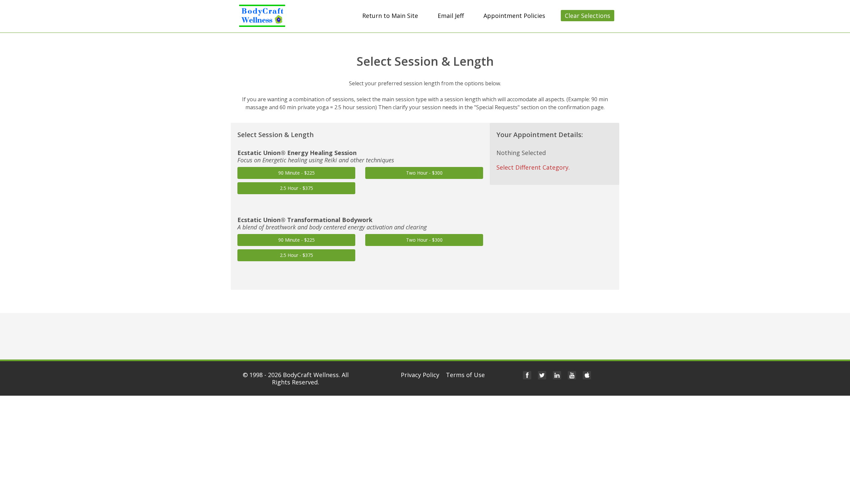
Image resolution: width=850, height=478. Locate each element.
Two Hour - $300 (424, 173)
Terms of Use (465, 375)
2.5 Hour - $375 (296, 188)
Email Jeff (451, 16)
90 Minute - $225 (296, 173)
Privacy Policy (420, 375)
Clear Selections (587, 16)
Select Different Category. (533, 167)
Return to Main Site (390, 16)
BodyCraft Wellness (311, 375)
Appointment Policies (514, 16)
